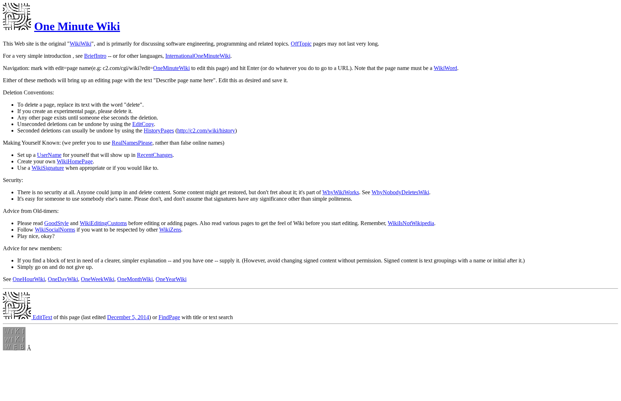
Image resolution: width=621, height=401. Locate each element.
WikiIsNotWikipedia (411, 223)
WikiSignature (48, 168)
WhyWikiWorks (340, 192)
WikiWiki (80, 44)
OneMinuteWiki (171, 68)
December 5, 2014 (128, 317)
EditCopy (143, 124)
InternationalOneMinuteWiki (197, 56)
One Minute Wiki (77, 26)
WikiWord (445, 68)
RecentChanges (154, 155)
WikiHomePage (75, 161)
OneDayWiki (63, 279)
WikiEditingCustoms (103, 223)
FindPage (169, 317)
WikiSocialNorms (55, 230)
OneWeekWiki (97, 279)
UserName (49, 155)
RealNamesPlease (132, 143)
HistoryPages (159, 130)
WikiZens (170, 230)
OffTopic (301, 44)
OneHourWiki (29, 279)
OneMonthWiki (135, 279)
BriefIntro (95, 56)
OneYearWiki (171, 279)
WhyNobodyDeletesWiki (400, 192)
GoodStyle (56, 223)
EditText (41, 317)
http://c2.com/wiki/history (206, 130)
